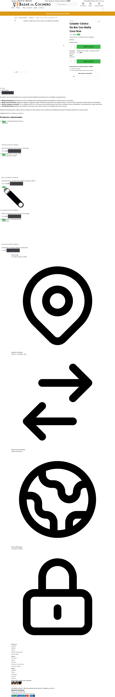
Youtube (13, 678)
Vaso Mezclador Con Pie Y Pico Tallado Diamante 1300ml (18, 181)
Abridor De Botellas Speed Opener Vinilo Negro (16, 213)
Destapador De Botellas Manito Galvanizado (15, 247)
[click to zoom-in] (40, 45)
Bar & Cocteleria (23, 17)
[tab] (58, 88)
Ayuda (90, 5)
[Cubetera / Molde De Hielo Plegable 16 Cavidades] (98, 21)
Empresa (13, 646)
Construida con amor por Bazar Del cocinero (23, 693)
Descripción (5, 90)
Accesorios (5, 145)
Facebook (13, 670)
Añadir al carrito (89, 47)
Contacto (13, 662)
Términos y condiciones (17, 664)
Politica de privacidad (17, 652)
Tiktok (12, 672)
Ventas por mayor (16, 666)
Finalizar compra (99, 5)
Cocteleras (15, 177)
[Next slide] (63, 45)
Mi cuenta (83, 5)
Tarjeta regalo (15, 654)
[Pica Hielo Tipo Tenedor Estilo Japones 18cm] (99, 21)
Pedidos (13, 648)
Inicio (15, 17)
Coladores (31, 17)
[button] (101, 9)
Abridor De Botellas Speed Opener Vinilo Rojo (15, 148)
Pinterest (13, 676)
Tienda (13, 650)
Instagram (14, 674)
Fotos (3, 88)
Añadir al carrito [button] (14, 151)
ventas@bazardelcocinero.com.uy (94, 1)
